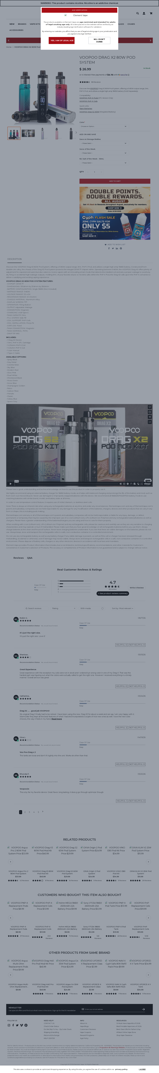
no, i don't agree (99, 40)
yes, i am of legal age (62, 40)
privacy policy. (121, 1069)
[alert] (79, 1069)
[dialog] (79, 536)
